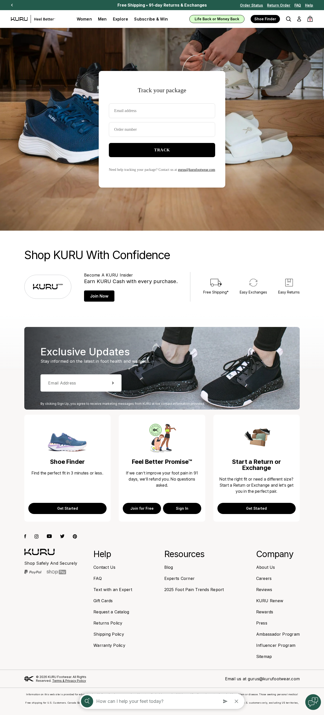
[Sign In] (299, 19)
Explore (120, 19)
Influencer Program (276, 645)
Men (102, 19)
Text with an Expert (112, 589)
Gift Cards (103, 600)
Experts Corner (179, 578)
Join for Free (142, 508)
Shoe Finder (265, 19)
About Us (265, 567)
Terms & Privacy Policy (69, 681)
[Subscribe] (113, 383)
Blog (168, 567)
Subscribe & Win (151, 19)
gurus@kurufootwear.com (274, 678)
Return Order (278, 5)
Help (309, 5)
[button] (288, 19)
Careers (264, 578)
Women (84, 19)
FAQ (297, 5)
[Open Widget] (313, 702)
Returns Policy (108, 623)
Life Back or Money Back (217, 19)
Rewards (264, 611)
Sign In (182, 508)
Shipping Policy (108, 634)
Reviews (264, 589)
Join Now (99, 296)
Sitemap (264, 656)
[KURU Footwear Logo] (33, 19)
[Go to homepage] (39, 552)
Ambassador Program (278, 634)
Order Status (251, 5)
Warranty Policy (109, 645)
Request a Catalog (111, 611)
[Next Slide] (12, 5)
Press (261, 623)
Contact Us (104, 567)
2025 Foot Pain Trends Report (194, 589)
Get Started (67, 508)
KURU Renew (270, 600)
